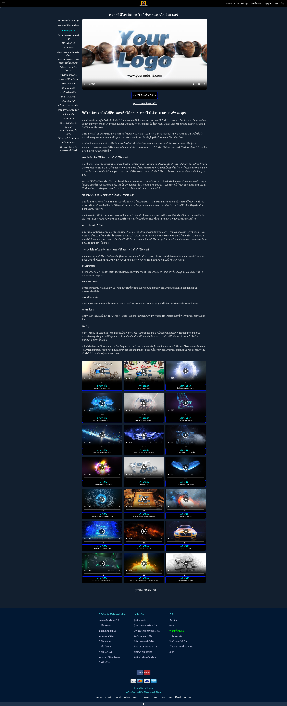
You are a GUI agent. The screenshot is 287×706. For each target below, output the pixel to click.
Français (108, 697)
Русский (187, 697)
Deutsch (136, 697)
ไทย (163, 697)
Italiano (127, 697)
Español (118, 697)
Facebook (140, 673)
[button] (102, 372)
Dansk (156, 697)
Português (146, 697)
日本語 (178, 697)
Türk (170, 697)
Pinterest (147, 673)
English (99, 697)
